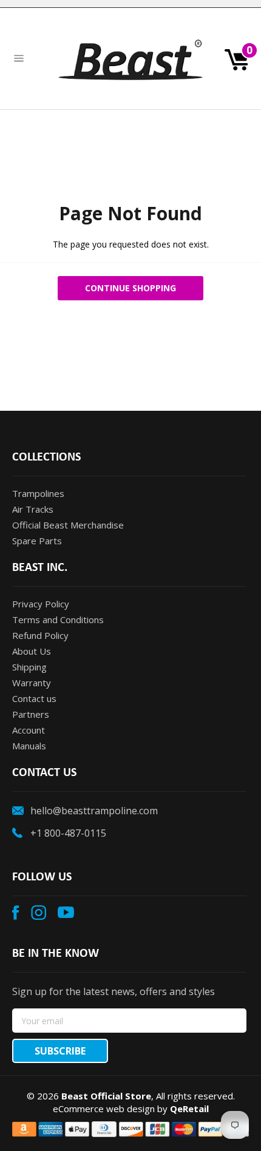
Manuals (29, 746)
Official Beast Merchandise (68, 525)
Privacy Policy (40, 604)
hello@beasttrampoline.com (94, 810)
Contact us (34, 698)
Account (28, 730)
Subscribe (60, 1051)
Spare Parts (37, 541)
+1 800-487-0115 (68, 833)
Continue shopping (130, 288)
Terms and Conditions (58, 619)
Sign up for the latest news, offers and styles (113, 991)
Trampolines (38, 493)
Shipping (29, 667)
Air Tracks (32, 509)
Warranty (31, 683)
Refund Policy (40, 635)
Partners (30, 714)
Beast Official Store (106, 1096)
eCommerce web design (104, 1108)
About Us (31, 651)
